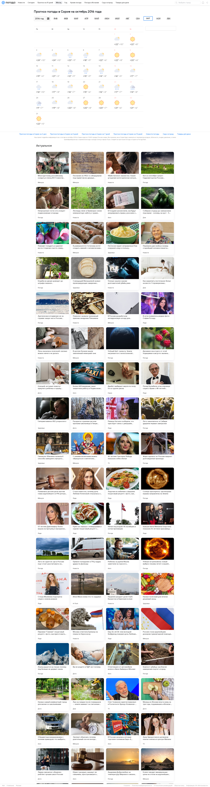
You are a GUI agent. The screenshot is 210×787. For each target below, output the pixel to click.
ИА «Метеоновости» (201, 785)
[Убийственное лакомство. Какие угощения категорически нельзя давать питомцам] (122, 168)
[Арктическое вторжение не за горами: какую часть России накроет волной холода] (52, 308)
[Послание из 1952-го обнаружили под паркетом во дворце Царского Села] (87, 168)
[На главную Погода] (10, 2)
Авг (127, 19)
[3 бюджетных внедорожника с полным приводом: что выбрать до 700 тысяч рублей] (52, 729)
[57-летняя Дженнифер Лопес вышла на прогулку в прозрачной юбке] (52, 519)
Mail (3, 785)
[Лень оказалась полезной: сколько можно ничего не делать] (52, 343)
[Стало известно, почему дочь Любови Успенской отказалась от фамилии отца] (87, 484)
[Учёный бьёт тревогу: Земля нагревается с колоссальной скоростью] (122, 343)
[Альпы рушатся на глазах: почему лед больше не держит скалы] (52, 659)
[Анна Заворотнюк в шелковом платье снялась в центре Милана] (157, 729)
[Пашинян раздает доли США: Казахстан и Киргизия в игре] (122, 589)
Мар (76, 19)
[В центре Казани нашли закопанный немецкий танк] (87, 343)
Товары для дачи (184, 134)
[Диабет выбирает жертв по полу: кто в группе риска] (122, 378)
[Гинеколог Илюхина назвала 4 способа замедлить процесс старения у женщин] (52, 449)
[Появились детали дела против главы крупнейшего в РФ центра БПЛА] (52, 484)
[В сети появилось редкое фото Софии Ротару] (157, 308)
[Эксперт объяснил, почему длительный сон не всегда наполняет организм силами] (87, 729)
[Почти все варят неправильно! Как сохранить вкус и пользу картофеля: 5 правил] (122, 238)
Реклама (18, 785)
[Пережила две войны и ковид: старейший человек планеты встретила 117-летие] (157, 238)
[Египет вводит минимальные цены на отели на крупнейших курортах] (157, 764)
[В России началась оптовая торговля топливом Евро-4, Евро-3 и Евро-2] (122, 729)
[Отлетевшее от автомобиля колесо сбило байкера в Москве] (122, 659)
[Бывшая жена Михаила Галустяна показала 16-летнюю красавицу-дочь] (157, 519)
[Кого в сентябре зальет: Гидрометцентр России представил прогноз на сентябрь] (157, 168)
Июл (117, 19)
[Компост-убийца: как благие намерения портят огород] (157, 659)
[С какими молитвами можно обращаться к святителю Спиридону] (87, 449)
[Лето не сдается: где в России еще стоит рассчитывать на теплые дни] (52, 554)
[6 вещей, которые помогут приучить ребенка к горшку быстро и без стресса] (52, 378)
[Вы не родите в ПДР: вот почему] (87, 659)
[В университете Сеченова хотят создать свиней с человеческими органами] (87, 238)
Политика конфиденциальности (142, 785)
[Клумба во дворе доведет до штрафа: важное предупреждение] (52, 273)
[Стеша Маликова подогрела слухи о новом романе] (52, 589)
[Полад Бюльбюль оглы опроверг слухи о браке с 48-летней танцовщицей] (157, 378)
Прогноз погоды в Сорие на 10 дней (128, 134)
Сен (138, 19)
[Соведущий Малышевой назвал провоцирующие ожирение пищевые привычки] (87, 273)
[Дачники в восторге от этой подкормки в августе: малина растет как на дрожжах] (157, 343)
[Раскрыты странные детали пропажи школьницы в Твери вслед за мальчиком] (87, 413)
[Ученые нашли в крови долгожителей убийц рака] (122, 273)
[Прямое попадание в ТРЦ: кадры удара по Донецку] (87, 554)
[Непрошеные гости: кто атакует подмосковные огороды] (52, 203)
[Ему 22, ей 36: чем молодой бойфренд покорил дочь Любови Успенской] (122, 624)
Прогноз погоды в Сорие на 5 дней (64, 134)
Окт (148, 19)
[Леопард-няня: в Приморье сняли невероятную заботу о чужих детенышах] (87, 203)
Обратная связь (179, 785)
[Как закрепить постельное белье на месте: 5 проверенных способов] (157, 273)
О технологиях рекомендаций (163, 785)
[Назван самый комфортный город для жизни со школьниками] (52, 694)
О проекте (127, 785)
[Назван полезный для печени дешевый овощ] (157, 589)
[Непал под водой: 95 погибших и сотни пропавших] (122, 519)
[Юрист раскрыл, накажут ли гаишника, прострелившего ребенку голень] (87, 764)
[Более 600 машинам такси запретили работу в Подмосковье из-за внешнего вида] (87, 378)
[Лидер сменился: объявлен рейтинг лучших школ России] (52, 764)
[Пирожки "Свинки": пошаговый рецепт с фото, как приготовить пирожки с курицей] (52, 624)
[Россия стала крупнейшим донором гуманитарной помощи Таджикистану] (157, 624)
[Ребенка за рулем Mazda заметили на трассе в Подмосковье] (122, 554)
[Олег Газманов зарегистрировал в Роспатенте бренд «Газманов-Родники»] (122, 694)
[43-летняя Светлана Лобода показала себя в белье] (122, 449)
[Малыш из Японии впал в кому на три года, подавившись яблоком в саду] (157, 694)
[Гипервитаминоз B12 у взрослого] (52, 413)
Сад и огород (168, 134)
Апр (86, 19)
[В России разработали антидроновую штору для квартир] (122, 308)
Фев (66, 19)
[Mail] (3, 2)
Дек (169, 19)
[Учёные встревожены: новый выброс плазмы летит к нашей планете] (157, 554)
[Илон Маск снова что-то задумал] (87, 589)
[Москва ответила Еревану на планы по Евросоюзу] (87, 624)
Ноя (158, 19)
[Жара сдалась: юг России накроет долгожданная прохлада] (157, 449)
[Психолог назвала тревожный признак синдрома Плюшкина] (87, 308)
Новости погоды (152, 134)
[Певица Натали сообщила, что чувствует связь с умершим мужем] (122, 413)
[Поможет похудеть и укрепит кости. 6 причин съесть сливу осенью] (52, 238)
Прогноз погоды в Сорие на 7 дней (96, 134)
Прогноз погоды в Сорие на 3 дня (32, 134)
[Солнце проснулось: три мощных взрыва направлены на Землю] (157, 484)
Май (96, 19)
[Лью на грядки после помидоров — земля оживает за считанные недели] (87, 694)
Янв (55, 19)
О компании (10, 785)
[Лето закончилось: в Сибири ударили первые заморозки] (157, 413)
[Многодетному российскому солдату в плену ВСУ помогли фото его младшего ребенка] (52, 168)
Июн (107, 19)
